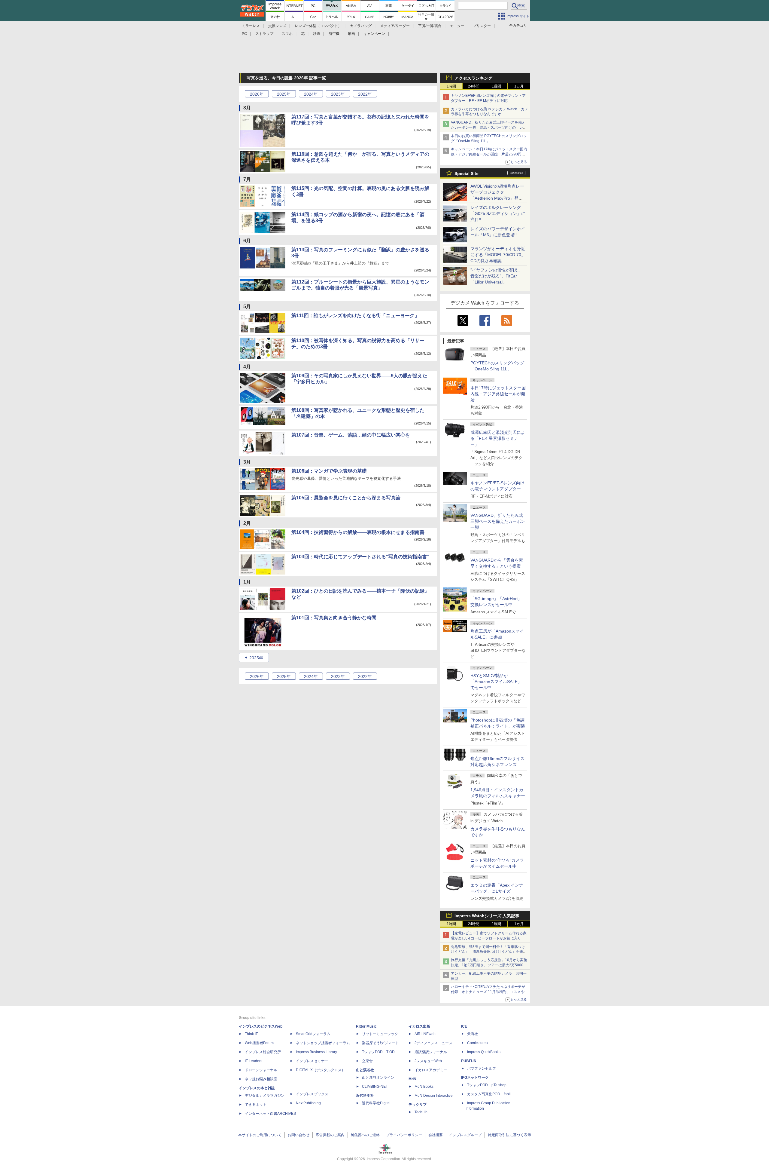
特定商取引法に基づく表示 (509, 1135)
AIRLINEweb (425, 1034)
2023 (338, 94)
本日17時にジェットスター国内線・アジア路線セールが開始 (498, 393)
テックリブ (418, 1104)
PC (244, 34)
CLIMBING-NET (375, 1086)
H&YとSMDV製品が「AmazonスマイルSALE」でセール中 (496, 681)
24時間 (473, 86)
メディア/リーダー (395, 26)
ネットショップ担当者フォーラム (323, 1043)
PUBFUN (468, 1061)
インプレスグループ (465, 1135)
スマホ (287, 34)
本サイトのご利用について (259, 1135)
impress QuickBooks (483, 1052)
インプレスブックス (312, 1094)
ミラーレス (251, 26)
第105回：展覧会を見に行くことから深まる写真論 (345, 497)
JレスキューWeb (428, 1061)
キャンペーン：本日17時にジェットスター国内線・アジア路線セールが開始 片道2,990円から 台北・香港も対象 (489, 154)
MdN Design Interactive (434, 1095)
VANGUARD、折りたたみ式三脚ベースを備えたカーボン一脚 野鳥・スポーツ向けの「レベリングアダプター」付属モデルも (489, 127)
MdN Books (424, 1086)
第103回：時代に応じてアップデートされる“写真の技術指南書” (360, 556)
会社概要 (435, 1135)
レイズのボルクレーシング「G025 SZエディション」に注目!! (497, 213)
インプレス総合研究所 (263, 1052)
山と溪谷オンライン (378, 1077)
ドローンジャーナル (261, 1070)
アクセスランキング (473, 78)
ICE (464, 1026)
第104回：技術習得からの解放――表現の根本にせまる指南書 (357, 532)
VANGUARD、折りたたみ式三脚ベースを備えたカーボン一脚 (497, 521)
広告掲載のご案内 (330, 1135)
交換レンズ (277, 26)
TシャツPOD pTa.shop (486, 1085)
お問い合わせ (298, 1135)
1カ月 (519, 86)
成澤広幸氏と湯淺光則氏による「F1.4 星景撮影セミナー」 (497, 438)
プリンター (482, 26)
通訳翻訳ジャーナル (431, 1052)
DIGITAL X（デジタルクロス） (320, 1070)
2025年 (256, 657)
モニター (457, 26)
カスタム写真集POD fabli (489, 1094)
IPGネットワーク (475, 1077)
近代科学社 (365, 1095)
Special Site (466, 173)
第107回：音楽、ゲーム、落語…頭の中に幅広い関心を (350, 434)
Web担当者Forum (259, 1043)
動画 (351, 34)
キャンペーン (374, 34)
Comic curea (477, 1043)
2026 (257, 94)
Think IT (251, 1034)
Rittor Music (366, 1026)
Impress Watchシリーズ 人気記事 (486, 915)
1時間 (451, 86)
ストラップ (264, 34)
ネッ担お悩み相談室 (261, 1079)
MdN (412, 1079)
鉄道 (316, 34)
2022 (365, 94)
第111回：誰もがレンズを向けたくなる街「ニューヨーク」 (355, 315)
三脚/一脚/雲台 (430, 26)
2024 (311, 94)
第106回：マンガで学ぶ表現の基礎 (329, 471)
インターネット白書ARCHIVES (270, 1113)
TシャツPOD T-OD (378, 1052)
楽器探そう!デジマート (380, 1043)
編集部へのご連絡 (365, 1135)
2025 (284, 94)
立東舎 (367, 1061)
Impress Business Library (316, 1052)
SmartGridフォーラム (313, 1034)
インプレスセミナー (312, 1061)
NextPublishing (308, 1103)
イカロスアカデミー (431, 1070)
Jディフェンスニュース (433, 1043)
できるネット (255, 1104)
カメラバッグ (361, 26)
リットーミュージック (380, 1034)
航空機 (334, 34)
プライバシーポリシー (404, 1135)
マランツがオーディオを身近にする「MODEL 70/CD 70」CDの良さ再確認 (497, 254)
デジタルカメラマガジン (264, 1095)
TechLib (421, 1112)
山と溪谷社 (365, 1070)
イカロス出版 (419, 1026)
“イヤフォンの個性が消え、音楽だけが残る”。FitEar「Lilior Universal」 (496, 276)
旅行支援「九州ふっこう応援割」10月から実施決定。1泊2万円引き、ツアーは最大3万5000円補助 (489, 965)
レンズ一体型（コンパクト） (318, 26)
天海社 (472, 1034)
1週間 (496, 86)
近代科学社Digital (376, 1103)
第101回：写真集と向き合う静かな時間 (333, 617)
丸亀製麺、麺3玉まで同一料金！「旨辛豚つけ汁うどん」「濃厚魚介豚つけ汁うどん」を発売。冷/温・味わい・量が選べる (488, 952)
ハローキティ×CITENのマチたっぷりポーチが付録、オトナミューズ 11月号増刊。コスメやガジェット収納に (489, 992)
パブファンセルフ (481, 1068)
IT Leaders (253, 1061)
